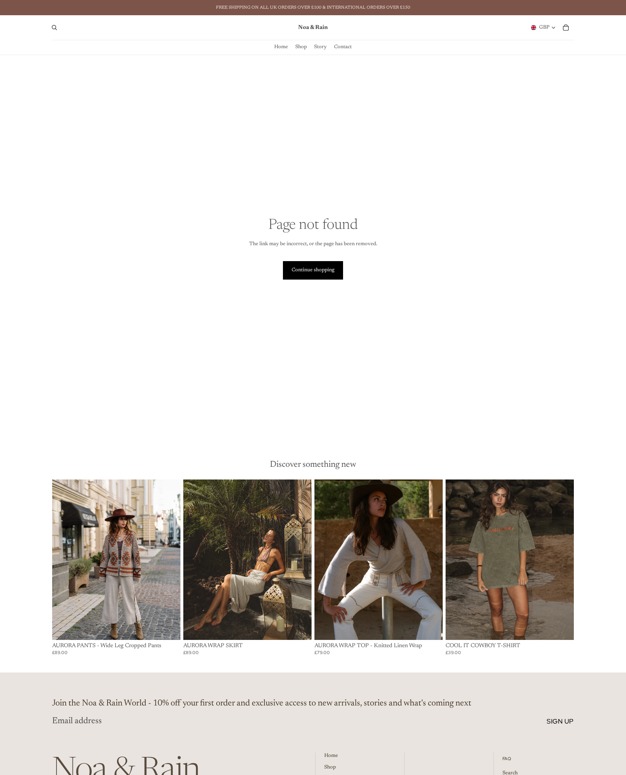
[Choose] (169, 628)
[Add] (562, 628)
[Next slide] (301, 559)
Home (331, 755)
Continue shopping (313, 270)
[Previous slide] (194, 559)
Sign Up (560, 721)
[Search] (54, 27)
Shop (330, 767)
